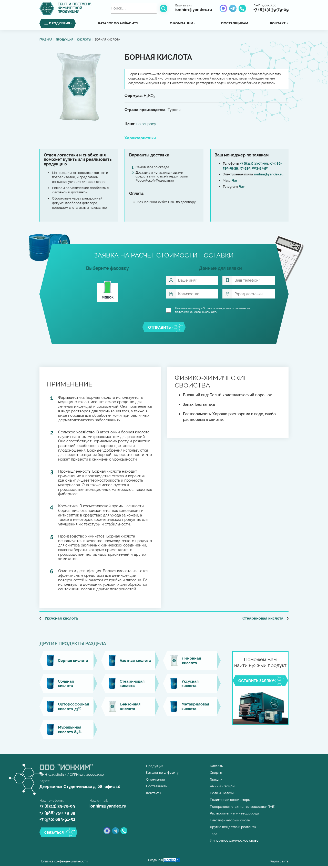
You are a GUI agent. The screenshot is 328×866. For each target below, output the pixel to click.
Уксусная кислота (58, 618)
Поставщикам (234, 23)
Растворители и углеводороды (234, 813)
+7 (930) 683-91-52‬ (254, 168)
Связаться (54, 832)
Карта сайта (279, 861)
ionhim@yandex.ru (193, 9)
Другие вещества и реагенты (233, 827)
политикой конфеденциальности (196, 312)
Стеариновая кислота (265, 618)
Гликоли (216, 779)
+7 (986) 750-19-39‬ (57, 812)
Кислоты (84, 39)
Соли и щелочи (222, 793)
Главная (45, 39)
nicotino (171, 860)
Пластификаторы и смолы (230, 820)
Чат (234, 180)
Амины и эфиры (222, 786)
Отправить (159, 327)
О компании (155, 779)
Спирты (216, 772)
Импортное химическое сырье (234, 840)
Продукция (64, 39)
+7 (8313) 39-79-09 (271, 9)
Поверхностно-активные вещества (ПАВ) (242, 806)
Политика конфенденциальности (63, 861)
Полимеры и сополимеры (230, 799)
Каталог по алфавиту (118, 23)
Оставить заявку (256, 681)
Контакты (279, 23)
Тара (213, 833)
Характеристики (140, 138)
